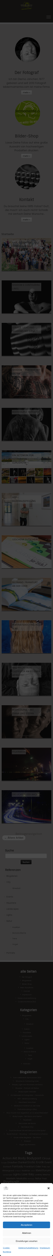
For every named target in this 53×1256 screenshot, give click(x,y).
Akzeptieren (26, 1224)
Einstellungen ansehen (26, 1240)
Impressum (45, 1248)
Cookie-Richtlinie (7, 1250)
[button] (48, 1188)
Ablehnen (26, 1232)
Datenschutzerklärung (28, 1248)
